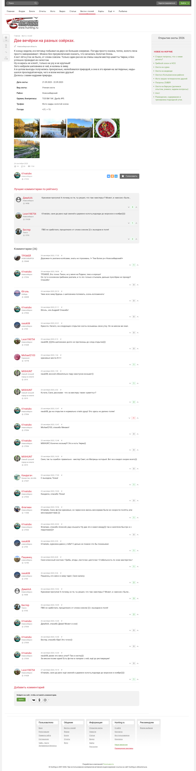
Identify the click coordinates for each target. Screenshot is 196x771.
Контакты (119, 732)
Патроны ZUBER (163, 82)
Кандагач (26, 475)
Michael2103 (28, 355)
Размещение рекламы (124, 748)
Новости (92, 732)
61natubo (26, 173)
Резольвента (108, 764)
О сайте (118, 728)
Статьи (73, 11)
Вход (41, 728)
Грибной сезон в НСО (165, 63)
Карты (101, 11)
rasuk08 (25, 323)
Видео (62, 11)
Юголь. (25, 291)
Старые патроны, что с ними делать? (169, 58)
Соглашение (44, 739)
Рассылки (93, 747)
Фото (52, 11)
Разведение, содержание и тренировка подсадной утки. (169, 98)
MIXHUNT (26, 371)
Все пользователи (122, 735)
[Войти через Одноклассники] (39, 700)
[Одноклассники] (112, 176)
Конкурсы (119, 739)
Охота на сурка (162, 67)
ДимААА (28, 197)
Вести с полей (87, 11)
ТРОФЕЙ (26, 255)
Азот (157, 93)
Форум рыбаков (146, 728)
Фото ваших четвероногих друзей (171, 79)
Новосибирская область (27, 46)
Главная (10, 11)
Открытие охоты (96, 728)
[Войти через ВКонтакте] (33, 700)
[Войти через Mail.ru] (45, 700)
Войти (183, 3)
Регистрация (44, 732)
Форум (22, 11)
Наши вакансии (121, 745)
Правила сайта (45, 735)
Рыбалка (123, 11)
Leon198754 (29, 213)
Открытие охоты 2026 (171, 38)
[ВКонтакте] (108, 176)
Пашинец (26, 557)
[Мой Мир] (116, 176)
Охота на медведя (163, 71)
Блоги (32, 11)
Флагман (26, 507)
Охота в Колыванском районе (169, 75)
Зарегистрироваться (166, 3)
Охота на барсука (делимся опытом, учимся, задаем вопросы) (171, 87)
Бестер (27, 229)
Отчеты (42, 11)
